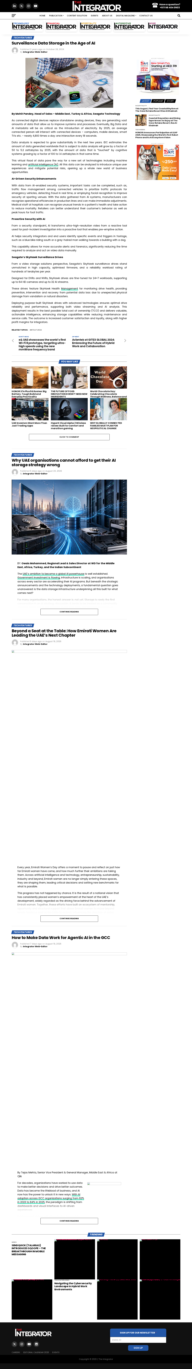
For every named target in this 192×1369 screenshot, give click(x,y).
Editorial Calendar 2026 (36, 1352)
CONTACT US (146, 15)
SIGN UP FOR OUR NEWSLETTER (138, 1332)
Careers (16, 1352)
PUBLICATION (55, 15)
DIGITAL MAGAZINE (125, 15)
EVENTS (94, 15)
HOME (42, 15)
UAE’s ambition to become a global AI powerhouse (53, 573)
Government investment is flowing (38, 577)
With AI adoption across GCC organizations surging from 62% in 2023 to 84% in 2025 (50, 1198)
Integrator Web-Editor (35, 52)
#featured (36, 330)
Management (69, 288)
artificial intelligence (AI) (43, 164)
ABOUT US (107, 15)
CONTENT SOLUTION (77, 15)
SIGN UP (138, 1348)
